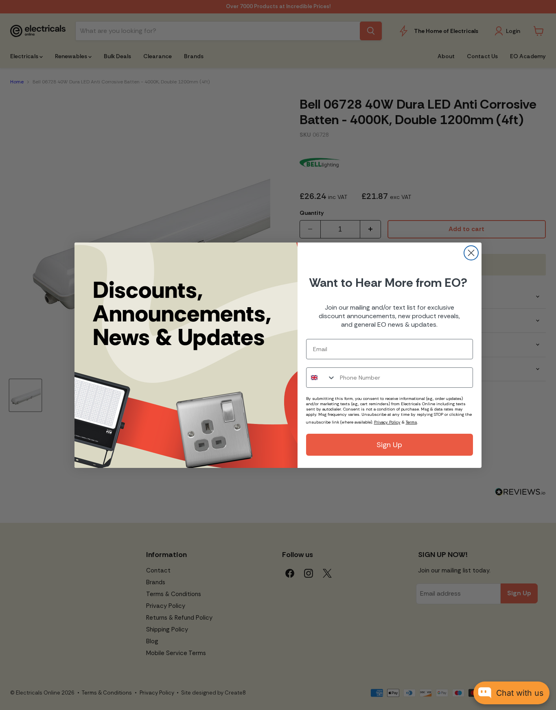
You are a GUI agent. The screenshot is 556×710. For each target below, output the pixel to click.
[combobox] (321, 377)
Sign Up (389, 445)
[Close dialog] (471, 253)
